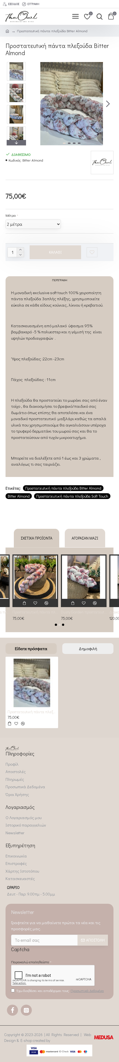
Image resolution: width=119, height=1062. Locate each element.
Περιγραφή (59, 280)
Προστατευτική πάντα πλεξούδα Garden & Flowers (35, 612)
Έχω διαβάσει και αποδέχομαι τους (60, 990)
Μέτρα (11, 215)
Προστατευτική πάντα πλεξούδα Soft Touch (72, 496)
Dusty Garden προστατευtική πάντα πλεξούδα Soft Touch (84, 612)
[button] (35, 103)
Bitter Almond (19, 496)
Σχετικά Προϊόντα (36, 538)
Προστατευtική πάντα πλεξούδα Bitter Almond (63, 488)
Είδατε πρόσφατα (31, 648)
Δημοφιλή (88, 648)
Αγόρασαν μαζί (85, 538)
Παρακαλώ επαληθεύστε (30, 961)
